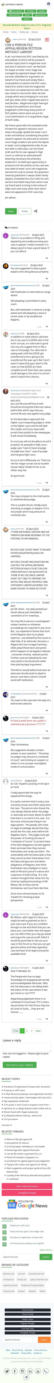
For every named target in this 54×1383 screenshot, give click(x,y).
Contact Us (37, 1353)
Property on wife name (14, 1090)
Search (46, 1256)
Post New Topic (27, 1329)
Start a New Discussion (27, 1186)
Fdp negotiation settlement (16, 1101)
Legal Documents (10, 1285)
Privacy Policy (26, 1353)
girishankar (15, 717)
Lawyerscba (15, 235)
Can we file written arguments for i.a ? (24, 1153)
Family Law (21, 1279)
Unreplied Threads (27, 1192)
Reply (11, 211)
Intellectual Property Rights (32, 1285)
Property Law (8, 1291)
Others (42, 1291)
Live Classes (17, 11)
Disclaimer (15, 1353)
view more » (46, 1249)
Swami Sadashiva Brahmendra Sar (23, 285)
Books (41, 11)
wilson (15, 39)
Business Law (8, 1273)
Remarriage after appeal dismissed (23, 1150)
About (8, 1350)
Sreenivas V (15, 334)
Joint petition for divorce (18, 1143)
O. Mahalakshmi (16, 694)
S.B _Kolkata (15, 265)
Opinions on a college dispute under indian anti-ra (27, 1108)
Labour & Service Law (39, 1279)
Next (38, 1030)
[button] (47, 40)
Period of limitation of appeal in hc (23, 1157)
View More (6, 1125)
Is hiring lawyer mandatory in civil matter (26, 1146)
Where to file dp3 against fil (19, 1139)
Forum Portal (27, 1314)
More (26, 19)
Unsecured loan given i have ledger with (27, 1232)
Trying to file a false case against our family (27, 1164)
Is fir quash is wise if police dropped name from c (27, 1104)
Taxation (21, 1291)
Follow (25, 211)
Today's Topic (27, 1319)
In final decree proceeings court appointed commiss (28, 1094)
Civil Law (21, 1273)
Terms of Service (40, 1350)
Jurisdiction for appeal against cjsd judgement (28, 1161)
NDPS (27, 15)
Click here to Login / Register (19, 1064)
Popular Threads (27, 1323)
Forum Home (27, 1310)
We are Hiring (17, 1350)
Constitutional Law (36, 1273)
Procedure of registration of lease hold (26, 1238)
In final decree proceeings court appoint (27, 1244)
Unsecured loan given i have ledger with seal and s (27, 1097)
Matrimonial (40, 15)
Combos (30, 11)
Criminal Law (8, 1279)
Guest (13, 781)
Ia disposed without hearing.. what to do (23, 1115)
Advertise (28, 1350)
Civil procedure (11, 1119)
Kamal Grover (16, 390)
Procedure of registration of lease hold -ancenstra (27, 1086)
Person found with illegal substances (21, 1112)
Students (32, 1291)
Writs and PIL (14, 15)
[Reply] (46, 258)
